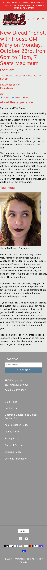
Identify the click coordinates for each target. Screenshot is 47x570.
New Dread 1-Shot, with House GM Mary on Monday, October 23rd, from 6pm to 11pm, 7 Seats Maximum (23, 48)
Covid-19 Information (16, 458)
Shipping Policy (13, 452)
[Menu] (43, 19)
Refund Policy (12, 431)
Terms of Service (14, 445)
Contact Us (11, 408)
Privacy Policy (12, 438)
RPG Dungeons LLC (22, 559)
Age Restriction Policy (16, 425)
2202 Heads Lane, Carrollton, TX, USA (21, 75)
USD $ (23, 531)
